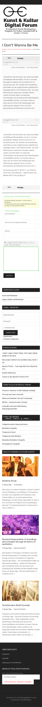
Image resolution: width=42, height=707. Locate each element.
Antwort (5, 64)
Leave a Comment (20, 548)
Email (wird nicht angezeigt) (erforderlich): (16, 222)
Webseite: (7, 231)
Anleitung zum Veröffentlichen (11, 662)
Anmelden (10, 333)
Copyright (5, 658)
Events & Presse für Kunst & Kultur (21, 49)
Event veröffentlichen (9, 296)
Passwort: (7, 321)
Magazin (4, 49)
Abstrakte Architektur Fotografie (13, 440)
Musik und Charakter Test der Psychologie (17, 398)
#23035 (37, 120)
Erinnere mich (10, 328)
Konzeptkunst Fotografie (11, 444)
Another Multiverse (9, 373)
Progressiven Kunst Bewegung (21, 700)
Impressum (6, 654)
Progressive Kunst (8, 432)
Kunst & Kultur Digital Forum (21, 22)
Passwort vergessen (10, 339)
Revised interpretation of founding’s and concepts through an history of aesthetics (19, 541)
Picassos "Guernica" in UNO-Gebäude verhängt (18, 390)
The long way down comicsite (12, 394)
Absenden (9, 275)
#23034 (37, 62)
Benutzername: (8, 315)
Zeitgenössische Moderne (11, 436)
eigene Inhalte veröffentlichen (12, 299)
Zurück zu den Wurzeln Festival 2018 (15, 377)
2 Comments (18, 485)
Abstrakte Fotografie (9, 428)
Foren (9, 49)
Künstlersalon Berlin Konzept (16, 605)
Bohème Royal (9, 481)
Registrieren (7, 336)
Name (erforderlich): (10, 214)
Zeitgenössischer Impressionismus (15, 424)
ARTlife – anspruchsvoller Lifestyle (14, 402)
